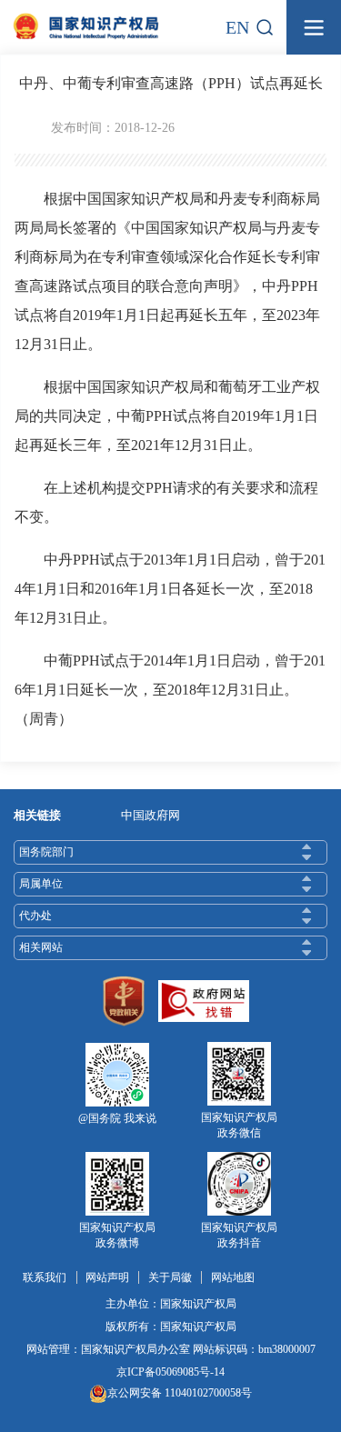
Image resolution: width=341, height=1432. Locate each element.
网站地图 (233, 1277)
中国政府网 (150, 815)
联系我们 (44, 1277)
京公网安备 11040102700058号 (179, 1393)
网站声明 (107, 1277)
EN (237, 27)
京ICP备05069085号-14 (170, 1372)
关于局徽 (170, 1277)
